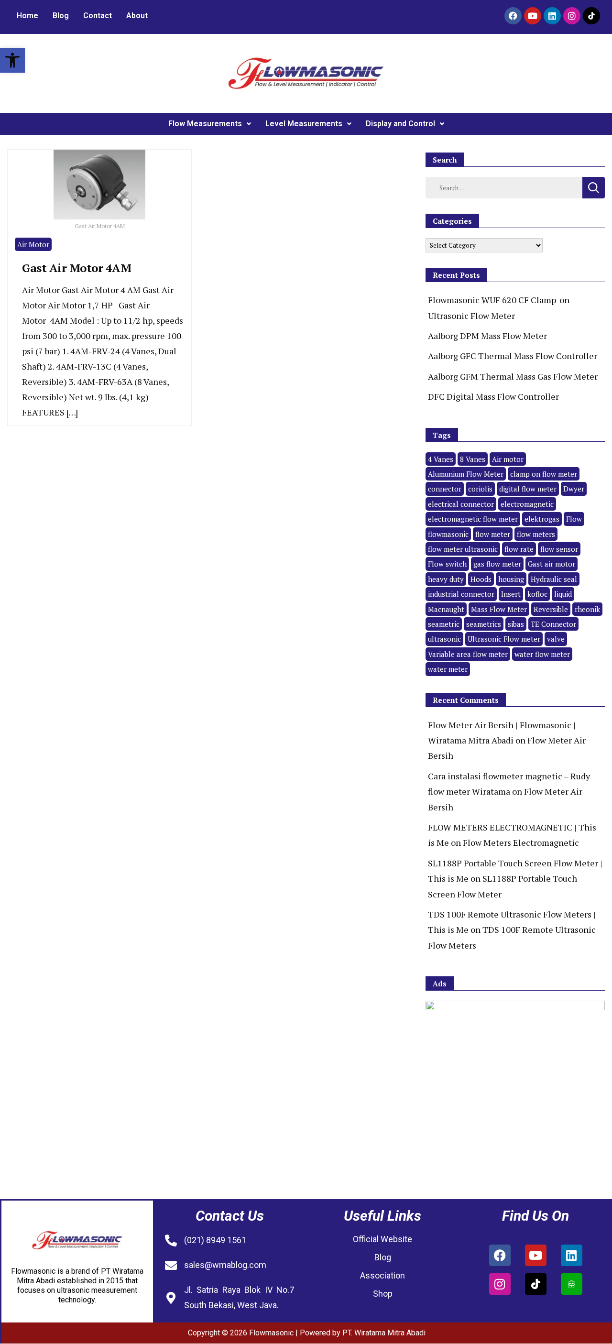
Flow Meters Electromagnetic (521, 842)
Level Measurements (303, 123)
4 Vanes (440, 459)
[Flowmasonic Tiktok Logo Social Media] (591, 15)
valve (556, 639)
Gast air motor (551, 563)
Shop (383, 1294)
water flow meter (542, 654)
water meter (448, 669)
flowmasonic (448, 534)
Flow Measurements (205, 123)
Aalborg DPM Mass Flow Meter (487, 335)
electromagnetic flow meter (473, 519)
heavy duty (446, 579)
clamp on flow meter (543, 474)
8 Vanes (472, 459)
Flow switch (447, 563)
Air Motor (33, 244)
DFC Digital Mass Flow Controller (493, 396)
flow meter (492, 534)
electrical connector (461, 504)
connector (444, 488)
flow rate (519, 549)
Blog (61, 15)
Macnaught (446, 609)
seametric (443, 624)
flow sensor (559, 549)
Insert (511, 594)
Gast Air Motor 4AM (76, 267)
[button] (12, 60)
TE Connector (553, 624)
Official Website (382, 1239)
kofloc (537, 594)
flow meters (536, 534)
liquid (563, 594)
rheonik (587, 609)
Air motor (508, 459)
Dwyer (573, 488)
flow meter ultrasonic (463, 549)
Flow (574, 519)
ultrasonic (444, 639)
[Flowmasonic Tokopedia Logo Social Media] (571, 1284)
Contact (97, 15)
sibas (516, 624)
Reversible (551, 609)
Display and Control (400, 123)
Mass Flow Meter (499, 609)
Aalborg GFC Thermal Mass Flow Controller (512, 355)
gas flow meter (497, 563)
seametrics (483, 624)
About (137, 15)
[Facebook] (513, 15)
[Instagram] (571, 15)
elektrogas (542, 519)
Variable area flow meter (468, 654)
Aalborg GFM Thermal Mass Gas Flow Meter (513, 376)
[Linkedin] (552, 15)
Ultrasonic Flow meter (504, 639)
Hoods (481, 579)
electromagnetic (527, 504)
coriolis (480, 488)
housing (511, 579)
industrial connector (461, 594)
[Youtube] (532, 15)
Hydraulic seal (554, 579)
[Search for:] (504, 187)
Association (382, 1275)
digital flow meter (528, 488)
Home (27, 15)
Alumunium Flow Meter (465, 474)
